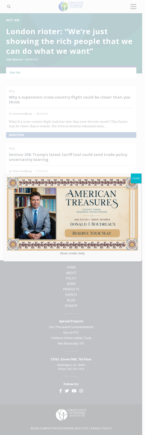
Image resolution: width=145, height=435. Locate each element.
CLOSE (136, 178)
